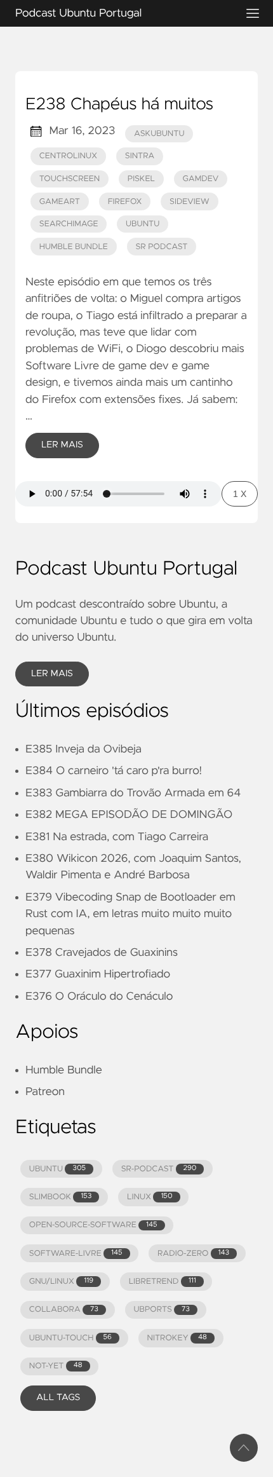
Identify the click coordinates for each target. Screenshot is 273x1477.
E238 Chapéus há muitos (119, 105)
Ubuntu (142, 224)
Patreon (45, 1092)
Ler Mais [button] (52, 673)
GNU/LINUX (61, 1281)
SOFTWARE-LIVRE (76, 1253)
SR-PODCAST (159, 1169)
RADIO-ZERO (193, 1253)
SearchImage (68, 224)
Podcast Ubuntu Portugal (78, 13)
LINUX (149, 1197)
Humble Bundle (73, 247)
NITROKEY (176, 1338)
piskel (141, 179)
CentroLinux (68, 156)
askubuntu (159, 134)
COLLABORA (63, 1309)
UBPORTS (161, 1309)
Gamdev (200, 179)
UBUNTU (57, 1169)
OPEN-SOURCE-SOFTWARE (93, 1225)
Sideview (190, 202)
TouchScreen (69, 179)
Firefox (125, 202)
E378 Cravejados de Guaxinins (101, 952)
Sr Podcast (161, 247)
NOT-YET (56, 1366)
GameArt (59, 202)
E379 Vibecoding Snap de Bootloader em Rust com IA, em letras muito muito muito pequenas (130, 914)
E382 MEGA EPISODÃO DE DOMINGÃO (128, 814)
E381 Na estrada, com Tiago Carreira (116, 837)
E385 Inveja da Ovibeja (83, 749)
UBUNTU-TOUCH (70, 1338)
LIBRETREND (162, 1281)
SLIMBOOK (60, 1197)
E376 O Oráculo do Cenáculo (99, 996)
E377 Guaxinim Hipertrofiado (97, 974)
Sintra (140, 156)
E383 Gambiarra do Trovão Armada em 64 (133, 793)
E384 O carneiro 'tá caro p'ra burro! (113, 771)
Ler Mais (62, 444)
